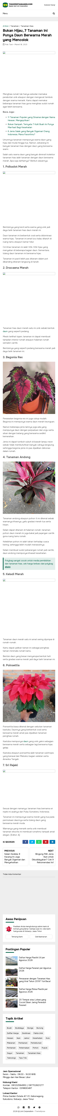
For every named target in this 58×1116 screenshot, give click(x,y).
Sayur (9, 1053)
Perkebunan (36, 1043)
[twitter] (34, 1107)
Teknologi (11, 1058)
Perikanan (23, 1043)
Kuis (48, 1038)
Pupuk (44, 1048)
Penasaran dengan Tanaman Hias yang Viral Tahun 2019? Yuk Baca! (35, 980)
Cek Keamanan (41, 937)
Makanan (11, 1043)
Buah (9, 1028)
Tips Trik (23, 1058)
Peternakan (24, 1048)
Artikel (5, 26)
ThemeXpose (40, 1111)
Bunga (30, 1028)
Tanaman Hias (27, 26)
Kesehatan (37, 1038)
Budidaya (19, 1028)
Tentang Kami (17, 937)
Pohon (35, 1048)
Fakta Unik (38, 1033)
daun (5, 331)
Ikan (18, 1038)
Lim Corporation (26, 1111)
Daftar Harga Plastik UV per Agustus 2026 (32, 959)
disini (7, 567)
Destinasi (26, 1033)
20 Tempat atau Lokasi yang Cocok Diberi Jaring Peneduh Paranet (32, 1002)
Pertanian (11, 1048)
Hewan (10, 1038)
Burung (40, 1028)
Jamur (26, 1038)
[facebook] (24, 1107)
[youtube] (39, 1107)
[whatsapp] (18, 1107)
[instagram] (29, 1107)
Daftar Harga (13, 1033)
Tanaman (14, 26)
